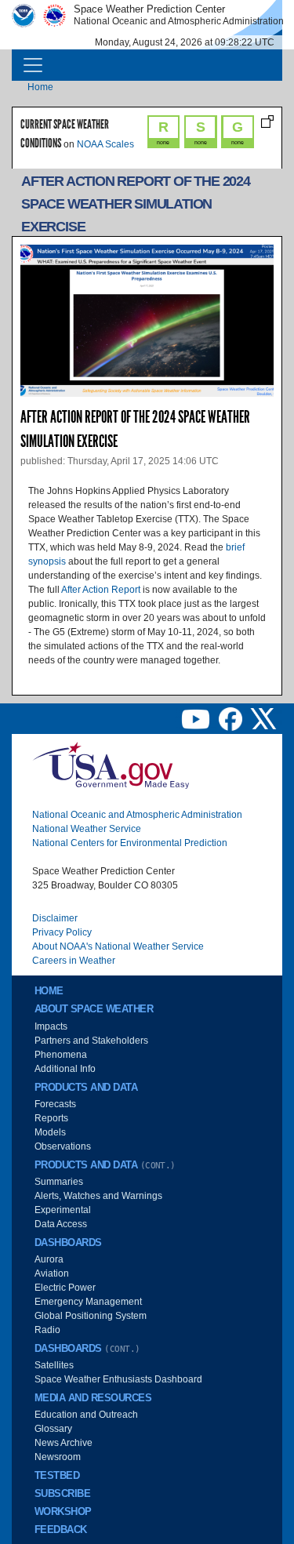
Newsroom (57, 1456)
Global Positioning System (90, 1315)
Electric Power (65, 1287)
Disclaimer (55, 918)
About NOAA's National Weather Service (118, 946)
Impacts (50, 1026)
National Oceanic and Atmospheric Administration (137, 814)
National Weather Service (86, 828)
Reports (51, 1118)
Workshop (63, 1511)
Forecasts (55, 1104)
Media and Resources (92, 1398)
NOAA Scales (105, 144)
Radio (47, 1329)
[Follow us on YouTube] (197, 718)
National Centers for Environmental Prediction (129, 842)
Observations (62, 1146)
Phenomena (60, 1054)
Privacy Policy (62, 932)
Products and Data (85, 1087)
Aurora (49, 1259)
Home (40, 87)
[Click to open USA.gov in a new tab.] (110, 764)
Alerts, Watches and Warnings (98, 1195)
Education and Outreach (86, 1414)
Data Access (60, 1224)
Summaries (58, 1181)
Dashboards (68, 1242)
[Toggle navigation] (33, 65)
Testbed (56, 1475)
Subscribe (62, 1493)
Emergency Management (88, 1301)
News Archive (63, 1442)
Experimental (62, 1209)
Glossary (53, 1428)
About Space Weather (93, 1009)
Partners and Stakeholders (91, 1040)
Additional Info (65, 1068)
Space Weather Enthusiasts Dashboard (118, 1379)
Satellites (54, 1365)
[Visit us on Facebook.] (232, 718)
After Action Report (100, 589)
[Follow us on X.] (263, 718)
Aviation (51, 1273)
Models (50, 1132)
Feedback (60, 1529)
